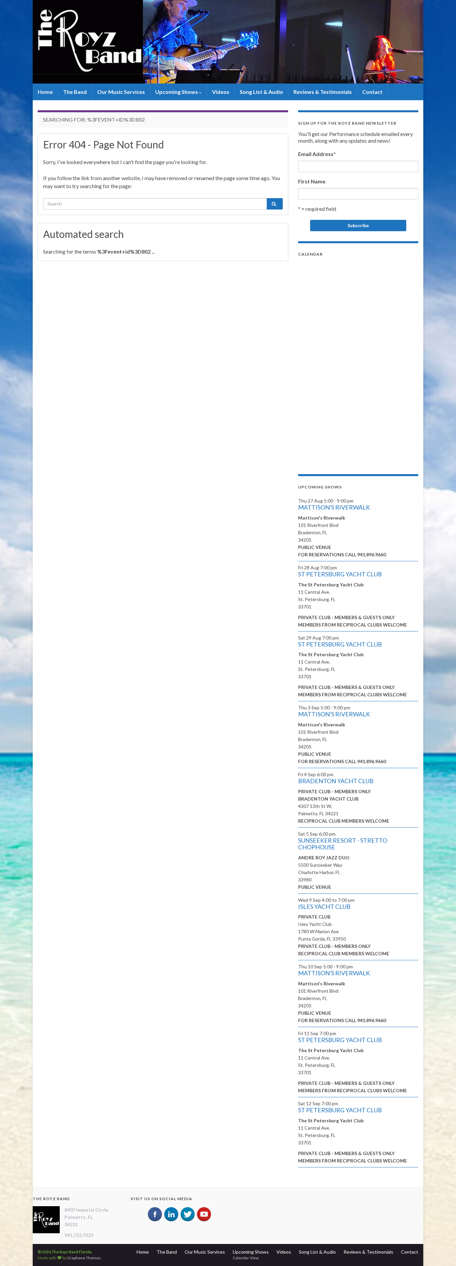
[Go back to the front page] (228, 42)
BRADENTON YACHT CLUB (336, 781)
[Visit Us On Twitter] (187, 1213)
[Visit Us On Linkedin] (171, 1213)
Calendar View (246, 1257)
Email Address (317, 154)
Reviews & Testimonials (322, 92)
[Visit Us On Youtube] (204, 1213)
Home (45, 92)
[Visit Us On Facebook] (155, 1213)
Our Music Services (121, 92)
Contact (372, 92)
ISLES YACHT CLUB (324, 906)
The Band (75, 92)
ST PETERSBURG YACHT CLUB (340, 574)
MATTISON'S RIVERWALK (334, 507)
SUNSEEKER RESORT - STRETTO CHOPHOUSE (342, 844)
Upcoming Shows (177, 92)
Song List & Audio (261, 92)
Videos (220, 92)
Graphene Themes (84, 1257)
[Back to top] (441, 1251)
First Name (311, 181)
